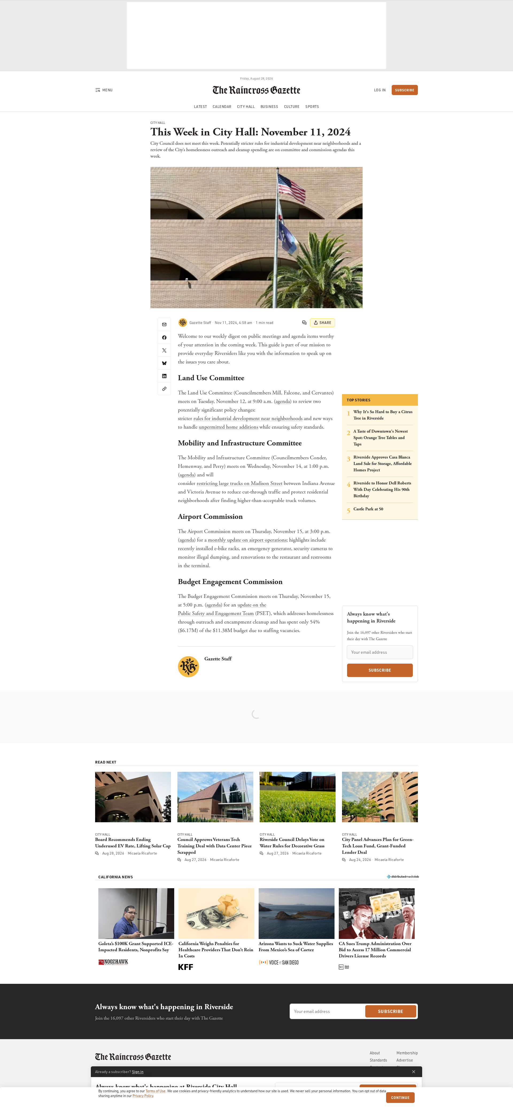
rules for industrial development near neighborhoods (247, 418)
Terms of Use (155, 1091)
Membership (407, 1053)
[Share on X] (164, 350)
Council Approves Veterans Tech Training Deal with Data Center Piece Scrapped (214, 845)
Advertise (405, 1060)
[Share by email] (164, 324)
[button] (136, 929)
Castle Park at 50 (368, 509)
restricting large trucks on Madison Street (239, 483)
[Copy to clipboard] (164, 388)
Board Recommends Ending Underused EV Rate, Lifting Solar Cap (133, 842)
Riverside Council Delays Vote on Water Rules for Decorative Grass (292, 842)
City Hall (157, 122)
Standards (378, 1060)
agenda (282, 401)
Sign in (137, 1071)
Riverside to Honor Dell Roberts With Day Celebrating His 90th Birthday (382, 489)
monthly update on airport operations (247, 540)
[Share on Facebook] (164, 337)
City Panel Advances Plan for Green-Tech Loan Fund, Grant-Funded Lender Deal (378, 845)
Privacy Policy (143, 1096)
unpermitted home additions (228, 427)
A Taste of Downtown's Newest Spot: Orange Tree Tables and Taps (380, 438)
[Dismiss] (413, 1071)
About (375, 1053)
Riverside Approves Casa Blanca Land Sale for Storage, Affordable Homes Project (382, 464)
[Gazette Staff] (183, 322)
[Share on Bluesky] (164, 363)
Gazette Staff (217, 659)
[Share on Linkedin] (164, 375)
